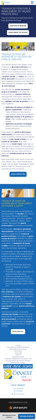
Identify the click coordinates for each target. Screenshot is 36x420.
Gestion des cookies (18, 362)
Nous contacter (18, 174)
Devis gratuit (18, 331)
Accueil (18, 345)
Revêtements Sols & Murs (18, 349)
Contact (18, 355)
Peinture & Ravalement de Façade (18, 347)
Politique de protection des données (18, 361)
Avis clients (18, 351)
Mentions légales (18, 357)
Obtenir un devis (26, 416)
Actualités (18, 353)
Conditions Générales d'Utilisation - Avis (18, 359)
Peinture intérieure (18, 26)
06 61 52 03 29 (19, 394)
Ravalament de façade (18, 32)
